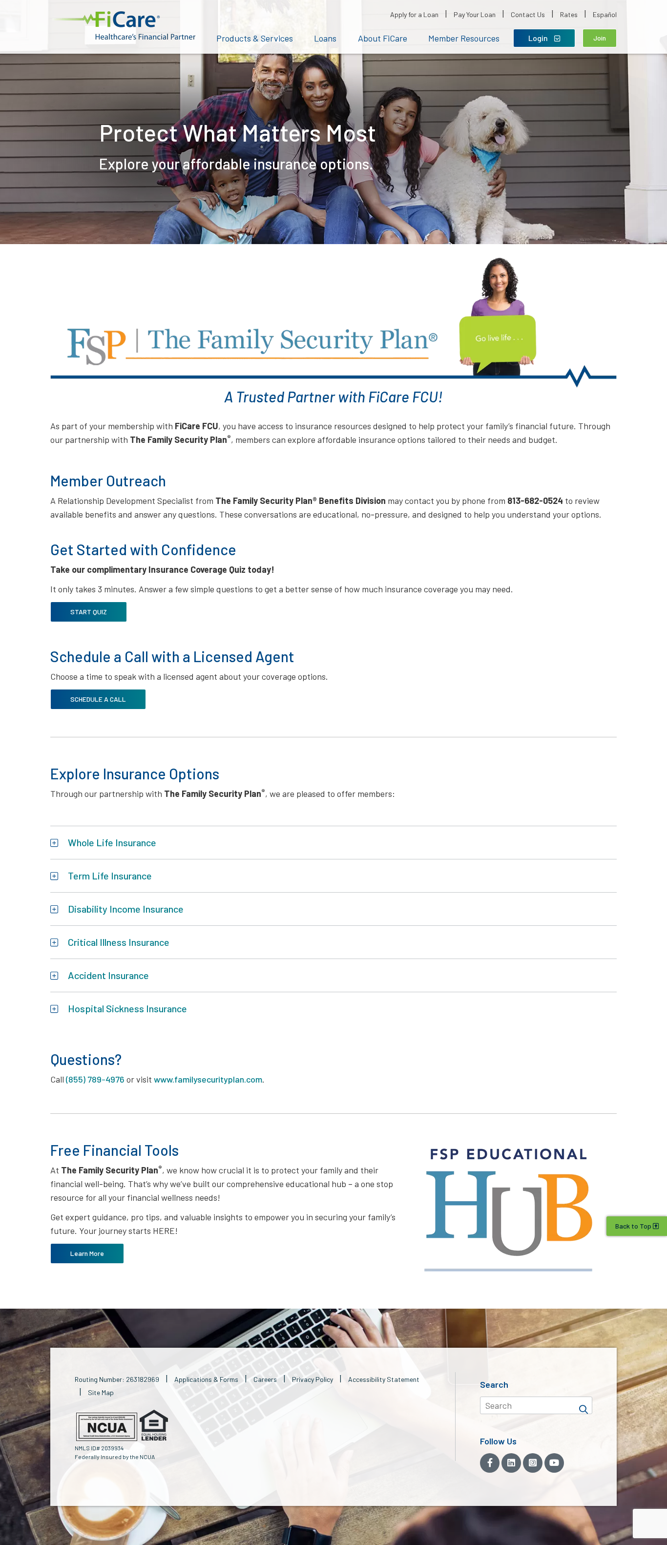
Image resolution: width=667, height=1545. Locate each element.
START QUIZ (88, 611)
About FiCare (382, 38)
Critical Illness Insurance (118, 942)
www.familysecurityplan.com (208, 1079)
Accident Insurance (108, 975)
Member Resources (464, 38)
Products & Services (254, 38)
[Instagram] (532, 1463)
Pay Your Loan (475, 14)
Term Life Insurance (110, 875)
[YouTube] (554, 1463)
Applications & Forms (206, 1379)
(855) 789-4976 (95, 1079)
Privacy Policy (312, 1379)
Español (605, 14)
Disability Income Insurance (126, 909)
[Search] (583, 1405)
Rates (569, 14)
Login (538, 37)
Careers (265, 1379)
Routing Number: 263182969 (117, 1379)
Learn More (87, 1253)
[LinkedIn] (511, 1463)
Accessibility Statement (383, 1379)
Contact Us (528, 14)
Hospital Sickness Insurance (127, 1008)
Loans (325, 38)
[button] (123, 26)
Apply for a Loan (414, 14)
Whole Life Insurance (112, 842)
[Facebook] (490, 1463)
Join (599, 38)
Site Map (101, 1392)
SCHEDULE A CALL (98, 699)
